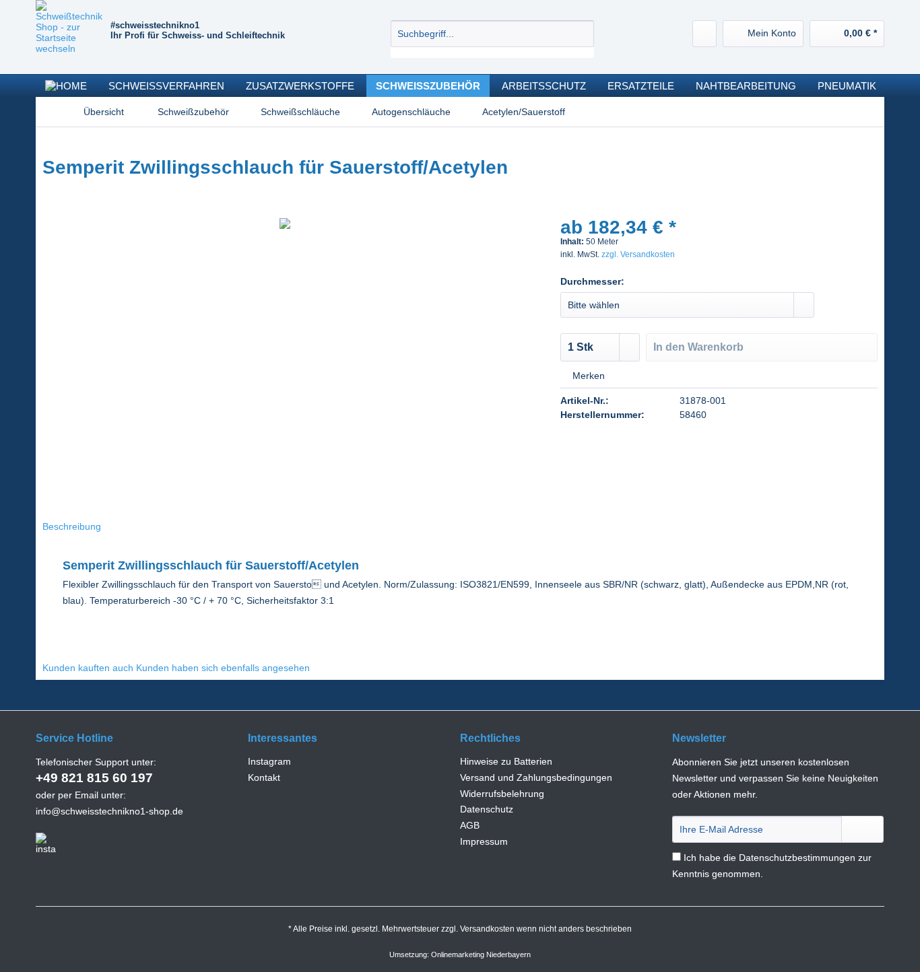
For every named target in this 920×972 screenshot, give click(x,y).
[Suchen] (581, 33)
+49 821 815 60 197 (94, 778)
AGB (470, 825)
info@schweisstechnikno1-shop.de (109, 811)
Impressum (484, 841)
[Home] (66, 86)
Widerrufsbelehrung (502, 793)
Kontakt (264, 777)
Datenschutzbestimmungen (797, 857)
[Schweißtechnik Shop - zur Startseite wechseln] (73, 33)
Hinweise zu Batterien (506, 761)
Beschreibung (71, 526)
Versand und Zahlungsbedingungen (536, 777)
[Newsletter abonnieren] (862, 829)
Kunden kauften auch (87, 667)
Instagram (269, 761)
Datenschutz (486, 809)
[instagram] (46, 843)
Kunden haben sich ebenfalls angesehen (223, 667)
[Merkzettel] (704, 33)
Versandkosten (487, 929)
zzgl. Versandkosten (638, 254)
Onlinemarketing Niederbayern (481, 954)
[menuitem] (492, 39)
